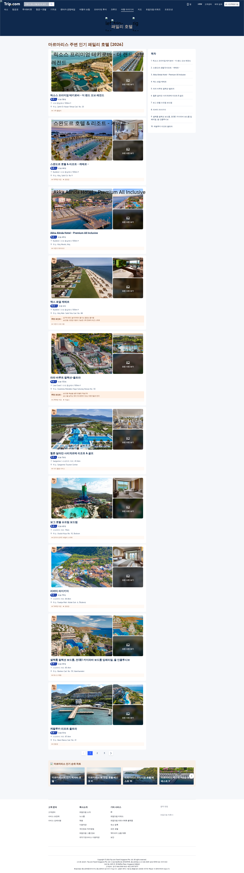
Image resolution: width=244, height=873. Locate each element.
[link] (189, 4)
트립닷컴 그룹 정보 (87, 833)
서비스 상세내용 (54, 821)
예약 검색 (218, 4)
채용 (81, 821)
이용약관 (83, 825)
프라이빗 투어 (100, 9)
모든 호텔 (114, 829)
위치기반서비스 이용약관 (89, 837)
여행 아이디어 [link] (127, 9)
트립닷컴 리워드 (153, 9)
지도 (140, 9)
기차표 (53, 9)
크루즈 (114, 9)
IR (111, 812)
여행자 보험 (84, 9)
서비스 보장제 (53, 816)
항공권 (15, 9)
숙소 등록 (114, 825)
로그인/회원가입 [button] (231, 4)
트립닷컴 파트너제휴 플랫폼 (122, 821)
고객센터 (51, 812)
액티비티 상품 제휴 (118, 833)
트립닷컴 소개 (85, 812)
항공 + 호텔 (41, 9)
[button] (198, 4)
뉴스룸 (82, 816)
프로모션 (169, 9)
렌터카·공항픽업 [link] (67, 9)
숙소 (6, 9)
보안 (112, 837)
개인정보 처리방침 (86, 829)
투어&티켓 (27, 9)
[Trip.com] (12, 4)
